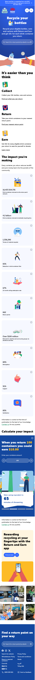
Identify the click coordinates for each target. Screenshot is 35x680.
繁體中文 (4, 672)
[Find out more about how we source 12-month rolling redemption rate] (30, 275)
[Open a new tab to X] (9, 654)
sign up (25, 3)
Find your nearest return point (12, 124)
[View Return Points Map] (26, 10)
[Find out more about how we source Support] (30, 374)
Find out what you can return (12, 99)
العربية (19, 667)
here (19, 3)
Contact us (5, 426)
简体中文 (4, 669)
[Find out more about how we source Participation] (30, 349)
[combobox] (18, 42)
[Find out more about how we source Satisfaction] (30, 398)
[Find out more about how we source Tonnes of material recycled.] (30, 227)
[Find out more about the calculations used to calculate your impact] (31, 443)
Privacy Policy (21, 657)
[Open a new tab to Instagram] (6, 654)
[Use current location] (30, 42)
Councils (4, 667)
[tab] (5, 513)
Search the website (8, 657)
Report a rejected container (7, 663)
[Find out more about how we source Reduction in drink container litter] (30, 251)
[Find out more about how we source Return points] (30, 300)
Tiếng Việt (20, 669)
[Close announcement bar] (30, 3)
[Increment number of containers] (30, 465)
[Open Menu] (30, 10)
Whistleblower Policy (8, 660)
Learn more (6, 150)
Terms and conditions (24, 660)
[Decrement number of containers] (4, 465)
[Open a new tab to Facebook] (3, 654)
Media (19, 662)
